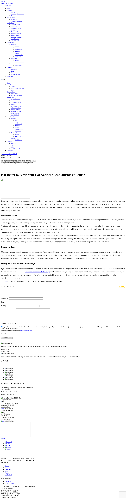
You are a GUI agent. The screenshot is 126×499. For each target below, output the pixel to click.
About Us (9, 10)
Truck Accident (15, 39)
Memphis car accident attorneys (37, 272)
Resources (9, 67)
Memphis (17, 51)
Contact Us (10, 76)
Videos (7, 473)
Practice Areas (10, 23)
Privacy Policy (9, 483)
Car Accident (14, 26)
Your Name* (5, 298)
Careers (13, 12)
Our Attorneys (14, 19)
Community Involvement (17, 14)
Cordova (17, 48)
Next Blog (122, 287)
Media (12, 16)
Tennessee (13, 44)
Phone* (3, 306)
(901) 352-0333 (17, 460)
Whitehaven (18, 56)
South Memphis (19, 55)
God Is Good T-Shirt (16, 74)
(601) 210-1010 (6, 460)
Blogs (12, 71)
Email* (3, 302)
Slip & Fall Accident (16, 37)
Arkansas (13, 64)
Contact (4, 281)
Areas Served (10, 42)
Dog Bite (13, 30)
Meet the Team (11, 17)
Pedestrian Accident (16, 33)
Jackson (17, 60)
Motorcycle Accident (16, 32)
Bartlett (17, 46)
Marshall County (19, 62)
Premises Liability (15, 35)
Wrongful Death (15, 40)
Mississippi (14, 58)
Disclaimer (8, 481)
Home (8, 8)
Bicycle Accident (15, 24)
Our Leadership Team (16, 21)
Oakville (17, 53)
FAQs (12, 72)
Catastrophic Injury (16, 28)
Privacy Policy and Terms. (26, 330)
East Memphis (18, 49)
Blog (6, 471)
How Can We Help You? (8, 323)
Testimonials (14, 69)
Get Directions (5, 407)
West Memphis (18, 65)
